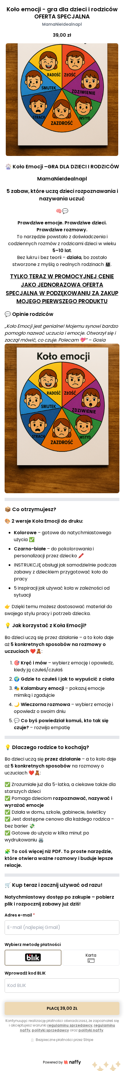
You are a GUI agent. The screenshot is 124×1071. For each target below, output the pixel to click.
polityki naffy (90, 1030)
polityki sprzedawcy (50, 1030)
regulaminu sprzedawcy (69, 1025)
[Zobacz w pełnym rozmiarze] (62, 99)
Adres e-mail (20, 915)
